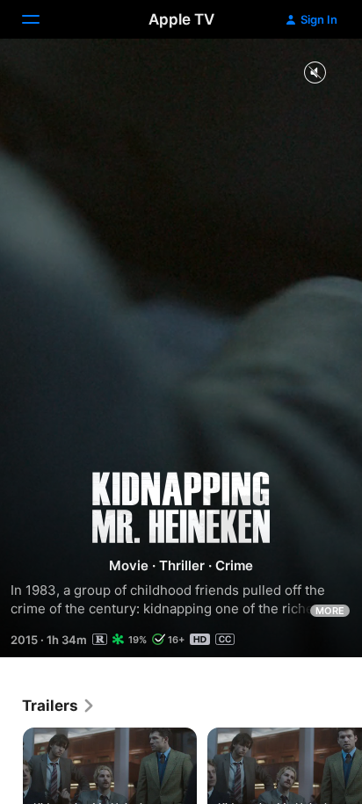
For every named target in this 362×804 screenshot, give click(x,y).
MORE (329, 611)
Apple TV (181, 19)
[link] (59, 705)
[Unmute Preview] (314, 73)
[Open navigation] (41, 19)
